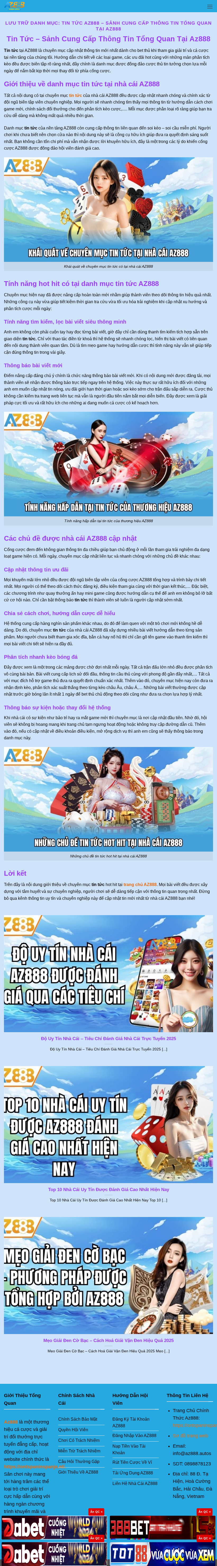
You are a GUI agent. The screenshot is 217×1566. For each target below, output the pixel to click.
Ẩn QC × (96, 1511)
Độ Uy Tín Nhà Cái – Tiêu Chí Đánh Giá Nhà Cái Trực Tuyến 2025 (108, 1038)
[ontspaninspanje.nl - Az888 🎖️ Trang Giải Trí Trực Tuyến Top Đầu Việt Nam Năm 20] (30, 6)
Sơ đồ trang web (190, 1435)
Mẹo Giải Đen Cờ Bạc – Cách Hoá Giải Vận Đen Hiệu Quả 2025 (108, 1340)
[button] (210, 6)
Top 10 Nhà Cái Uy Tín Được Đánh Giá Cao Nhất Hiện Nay (108, 1189)
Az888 (11, 1422)
